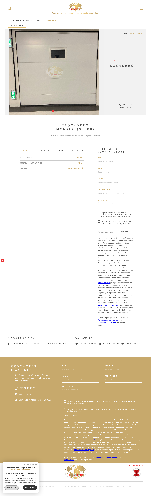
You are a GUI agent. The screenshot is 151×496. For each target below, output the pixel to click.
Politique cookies (107, 486)
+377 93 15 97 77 (27, 388)
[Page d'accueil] (75, 8)
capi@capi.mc (25, 394)
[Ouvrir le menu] (141, 8)
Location (20, 20)
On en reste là (29, 464)
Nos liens (98, 486)
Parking (38, 20)
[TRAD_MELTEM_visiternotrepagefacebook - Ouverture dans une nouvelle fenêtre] (2, 260)
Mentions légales (82, 486)
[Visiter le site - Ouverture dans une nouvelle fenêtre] (136, 473)
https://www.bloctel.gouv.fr (108, 305)
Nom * (101, 168)
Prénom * (103, 157)
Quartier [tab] (78, 151)
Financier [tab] (45, 151)
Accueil (11, 20)
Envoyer (124, 232)
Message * (103, 200)
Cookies (128, 486)
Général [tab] (25, 151)
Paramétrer (11, 488)
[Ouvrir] (9, 8)
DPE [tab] (61, 151)
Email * (102, 179)
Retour (18, 25)
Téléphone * (105, 189)
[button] (53, 111)
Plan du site (72, 486)
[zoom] (54, 72)
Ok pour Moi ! (30, 488)
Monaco (29, 20)
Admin (92, 486)
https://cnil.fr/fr (104, 283)
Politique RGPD (119, 486)
